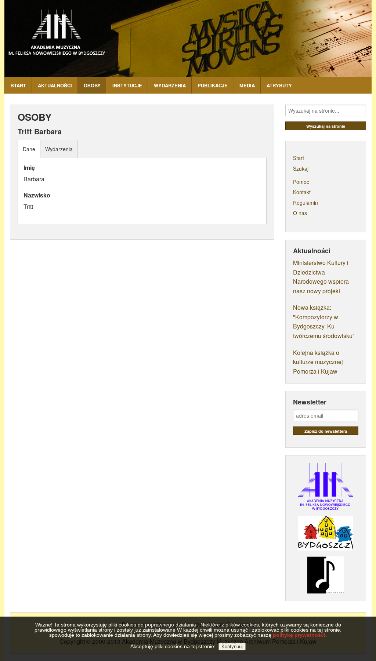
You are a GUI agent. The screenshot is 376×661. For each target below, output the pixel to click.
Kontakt (302, 192)
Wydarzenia (59, 149)
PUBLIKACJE (213, 85)
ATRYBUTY (279, 85)
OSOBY (92, 85)
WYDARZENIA (170, 85)
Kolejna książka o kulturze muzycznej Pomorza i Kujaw (318, 361)
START (18, 85)
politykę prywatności (299, 635)
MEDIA (247, 85)
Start (298, 157)
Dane (29, 149)
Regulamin (305, 202)
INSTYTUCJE (127, 85)
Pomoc (301, 181)
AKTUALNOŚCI (55, 85)
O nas (300, 213)
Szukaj (300, 168)
